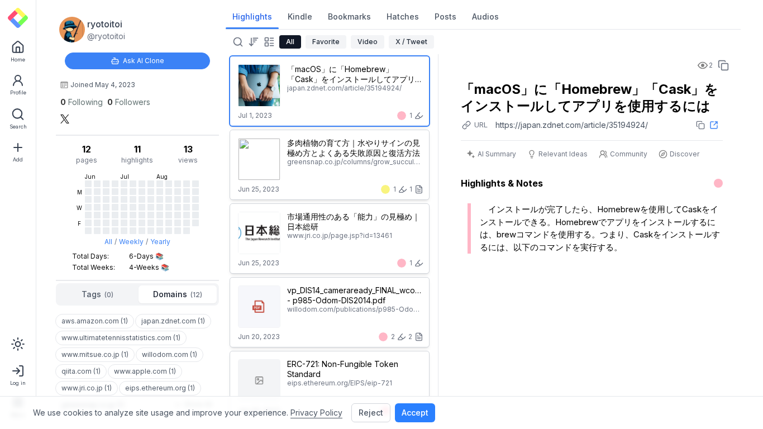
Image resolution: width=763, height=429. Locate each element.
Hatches (403, 16)
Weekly (131, 241)
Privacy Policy (316, 412)
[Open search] (237, 41)
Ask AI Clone (143, 60)
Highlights (252, 16)
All (108, 241)
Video (367, 41)
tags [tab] (97, 294)
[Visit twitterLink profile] (64, 119)
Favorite (326, 41)
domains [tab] (177, 294)
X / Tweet (411, 41)
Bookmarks (349, 16)
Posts (445, 16)
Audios (485, 16)
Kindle (300, 16)
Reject (371, 412)
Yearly (160, 241)
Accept (415, 412)
